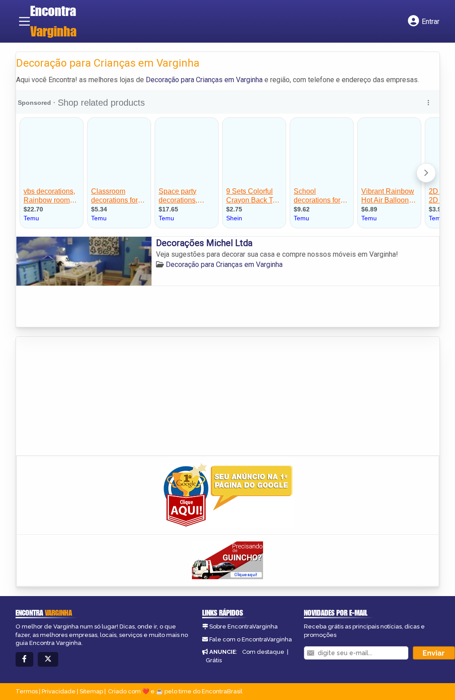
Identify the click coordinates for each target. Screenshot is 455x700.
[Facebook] (24, 659)
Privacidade (59, 691)
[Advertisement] (82, 396)
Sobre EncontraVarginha (243, 626)
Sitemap (91, 691)
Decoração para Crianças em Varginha (204, 80)
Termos (27, 691)
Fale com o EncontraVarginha (250, 639)
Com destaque (263, 651)
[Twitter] (48, 659)
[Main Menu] (24, 21)
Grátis (214, 660)
